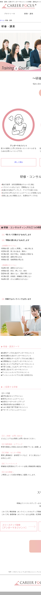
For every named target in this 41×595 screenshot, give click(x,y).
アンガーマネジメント (29, 572)
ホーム (2, 20)
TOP (9, 572)
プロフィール (16, 572)
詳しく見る (19, 162)
